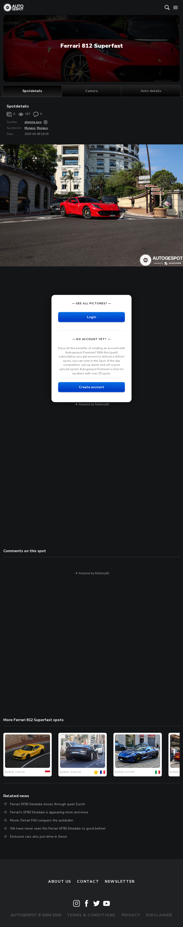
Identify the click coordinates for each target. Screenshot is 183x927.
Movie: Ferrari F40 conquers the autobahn (41, 820)
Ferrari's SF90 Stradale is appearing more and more (49, 812)
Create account (91, 387)
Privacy (131, 915)
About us (59, 881)
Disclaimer (159, 915)
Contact (88, 881)
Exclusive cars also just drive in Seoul (38, 836)
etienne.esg (33, 122)
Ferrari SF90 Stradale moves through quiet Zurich (47, 804)
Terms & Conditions (91, 915)
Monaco (30, 128)
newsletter (120, 881)
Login (91, 317)
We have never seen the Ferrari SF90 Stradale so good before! (58, 828)
